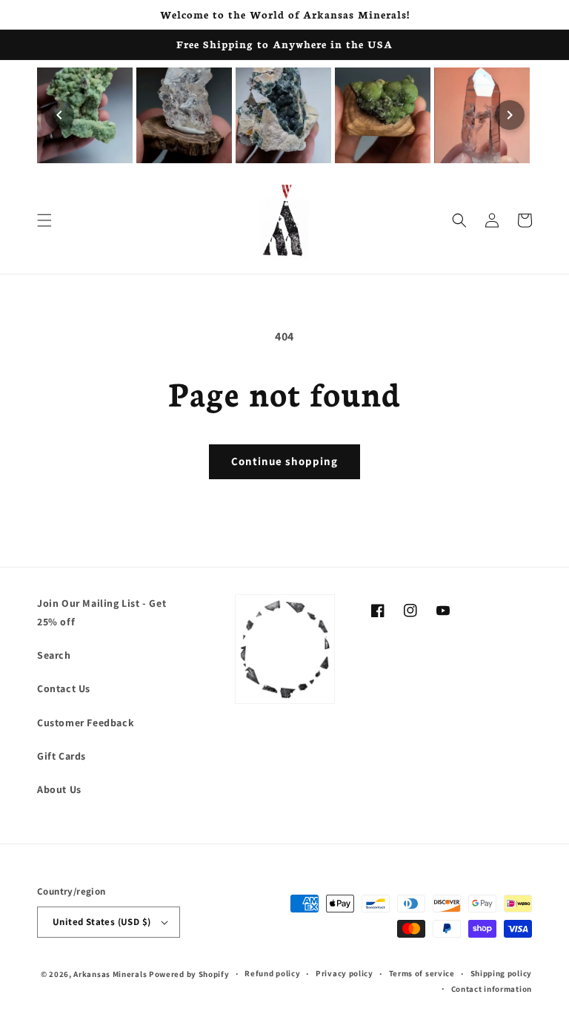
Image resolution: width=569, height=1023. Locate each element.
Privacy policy (344, 973)
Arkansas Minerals (110, 974)
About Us (59, 789)
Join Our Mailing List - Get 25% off (101, 612)
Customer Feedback (85, 722)
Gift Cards (61, 756)
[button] (44, 220)
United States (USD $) (101, 921)
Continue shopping (284, 461)
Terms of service (422, 973)
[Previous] (59, 115)
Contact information (491, 989)
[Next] (510, 115)
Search (54, 655)
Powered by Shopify (189, 974)
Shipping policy (501, 973)
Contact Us (63, 688)
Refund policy (272, 973)
